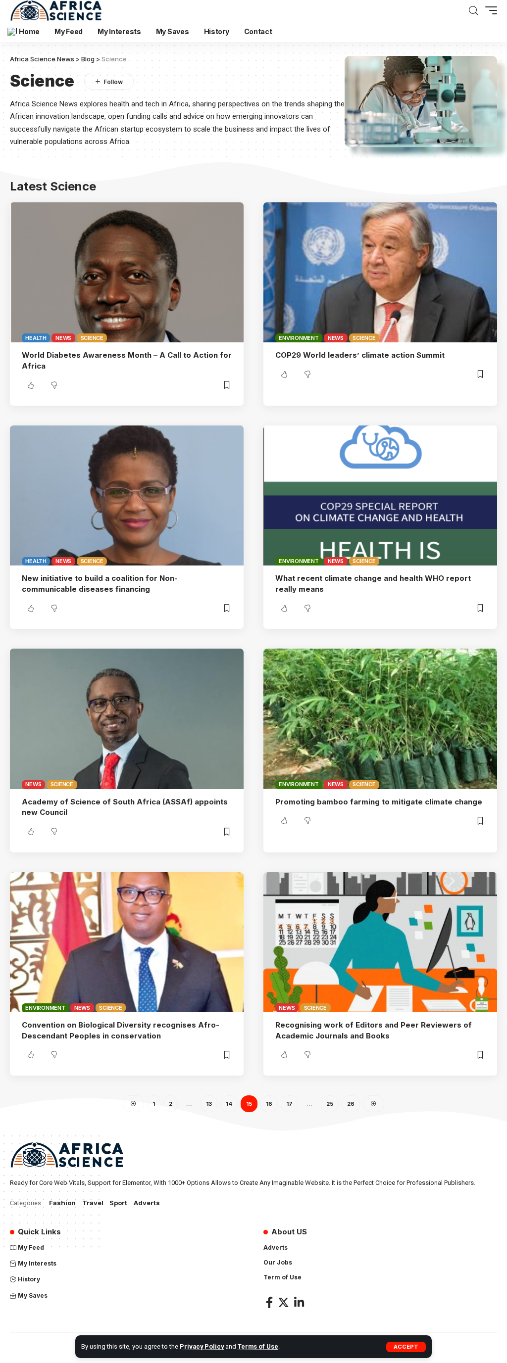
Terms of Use (258, 1346)
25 (329, 1103)
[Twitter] (283, 1302)
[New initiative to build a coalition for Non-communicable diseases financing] (127, 495)
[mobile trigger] (488, 10)
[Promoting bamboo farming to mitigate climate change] (380, 719)
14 (229, 1103)
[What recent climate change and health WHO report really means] (380, 495)
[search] (473, 10)
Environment (298, 337)
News (63, 337)
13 (209, 1103)
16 (269, 1103)
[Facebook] (269, 1302)
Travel (92, 1203)
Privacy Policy (202, 1346)
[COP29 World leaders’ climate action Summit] (380, 272)
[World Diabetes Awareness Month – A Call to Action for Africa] (127, 272)
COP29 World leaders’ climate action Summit (362, 355)
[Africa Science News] (56, 10)
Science (92, 337)
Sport (118, 1203)
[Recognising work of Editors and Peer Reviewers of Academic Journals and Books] (380, 942)
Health (36, 337)
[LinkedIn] (299, 1302)
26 (351, 1103)
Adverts (147, 1203)
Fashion (62, 1203)
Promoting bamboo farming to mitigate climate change (378, 801)
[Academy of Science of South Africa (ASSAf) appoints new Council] (127, 719)
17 (289, 1103)
